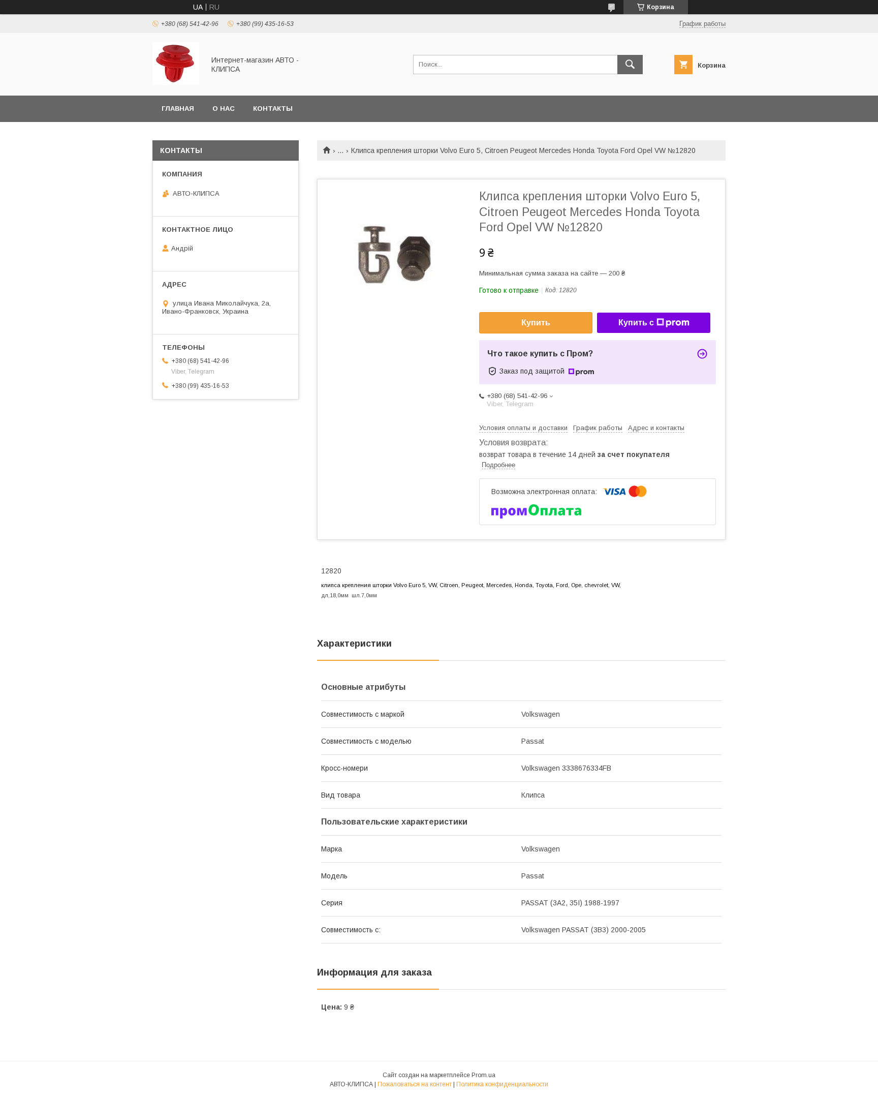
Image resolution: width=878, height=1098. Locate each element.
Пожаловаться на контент (415, 1084)
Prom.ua (483, 1075)
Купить (535, 322)
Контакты (273, 108)
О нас (223, 108)
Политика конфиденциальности (502, 1084)
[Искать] (630, 64)
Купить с (636, 322)
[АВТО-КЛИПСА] (175, 82)
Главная (178, 108)
